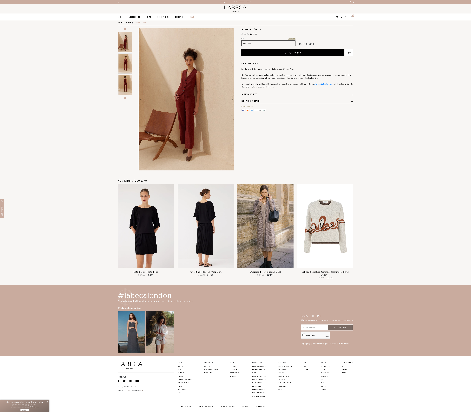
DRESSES (180, 376)
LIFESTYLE (344, 369)
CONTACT (324, 386)
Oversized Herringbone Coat (265, 272)
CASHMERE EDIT (235, 373)
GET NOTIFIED (325, 366)
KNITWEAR (181, 392)
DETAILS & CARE (250, 101)
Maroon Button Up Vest (323, 84)
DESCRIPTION (249, 63)
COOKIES (245, 407)
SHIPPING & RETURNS (228, 407)
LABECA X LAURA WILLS (259, 376)
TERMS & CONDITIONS (206, 407)
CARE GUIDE (325, 389)
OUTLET (306, 369)
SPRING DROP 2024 (258, 392)
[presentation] (118, 2)
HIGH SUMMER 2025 (259, 389)
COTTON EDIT (234, 369)
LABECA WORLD (347, 363)
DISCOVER (179, 17)
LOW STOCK (307, 44)
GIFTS (280, 389)
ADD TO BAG (295, 53)
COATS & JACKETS (183, 383)
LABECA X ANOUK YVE (259, 379)
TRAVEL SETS (208, 373)
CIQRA (128, 390)
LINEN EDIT (233, 366)
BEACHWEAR (182, 389)
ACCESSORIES (134, 17)
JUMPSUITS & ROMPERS (185, 379)
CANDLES (207, 366)
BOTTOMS (181, 373)
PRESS (322, 383)
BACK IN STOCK (283, 369)
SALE (192, 17)
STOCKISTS (324, 369)
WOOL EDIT (234, 376)
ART (343, 366)
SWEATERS (281, 379)
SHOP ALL (180, 366)
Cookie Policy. (34, 407)
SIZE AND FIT (249, 94)
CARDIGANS (282, 386)
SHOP (120, 17)
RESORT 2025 (256, 386)
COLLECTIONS (163, 17)
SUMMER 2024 (257, 383)
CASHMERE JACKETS (284, 383)
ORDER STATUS (260, 407)
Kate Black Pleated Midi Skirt (206, 272)
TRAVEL (344, 373)
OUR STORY (324, 376)
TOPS (179, 369)
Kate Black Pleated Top (145, 272)
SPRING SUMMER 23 (258, 396)
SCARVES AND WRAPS (211, 369)
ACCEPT (24, 410)
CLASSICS (281, 373)
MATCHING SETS (283, 376)
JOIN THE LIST (340, 327)
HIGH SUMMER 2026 (259, 366)
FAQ (322, 379)
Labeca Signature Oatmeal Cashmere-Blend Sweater (325, 273)
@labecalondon (127, 308)
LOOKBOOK (325, 373)
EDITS (148, 17)
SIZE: (242, 39)
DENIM (180, 386)
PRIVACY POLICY (186, 407)
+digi (142, 390)
